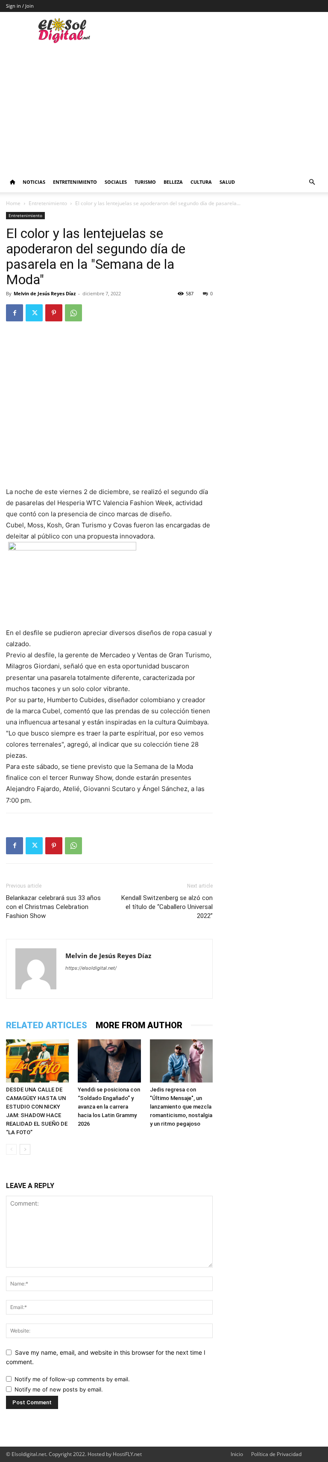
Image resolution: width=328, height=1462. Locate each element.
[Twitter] (34, 312)
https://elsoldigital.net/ (91, 968)
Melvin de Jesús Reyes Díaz (45, 293)
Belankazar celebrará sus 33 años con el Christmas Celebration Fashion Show (53, 907)
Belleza (173, 182)
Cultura (201, 182)
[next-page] (25, 1149)
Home (13, 203)
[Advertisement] (164, 108)
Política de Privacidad (276, 1454)
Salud (227, 182)
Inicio (237, 1454)
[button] (312, 182)
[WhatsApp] (73, 312)
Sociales (116, 182)
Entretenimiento (75, 182)
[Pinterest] (53, 312)
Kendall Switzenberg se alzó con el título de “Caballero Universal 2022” (167, 907)
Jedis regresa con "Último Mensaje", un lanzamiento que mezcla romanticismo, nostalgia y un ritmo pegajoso (181, 1106)
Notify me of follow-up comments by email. (72, 1379)
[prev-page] (11, 1149)
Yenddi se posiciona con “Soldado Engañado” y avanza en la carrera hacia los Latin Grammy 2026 (109, 1106)
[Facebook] (14, 312)
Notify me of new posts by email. (59, 1389)
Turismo (145, 182)
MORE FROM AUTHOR (139, 1025)
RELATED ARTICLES (46, 1025)
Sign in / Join (20, 6)
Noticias (34, 182)
